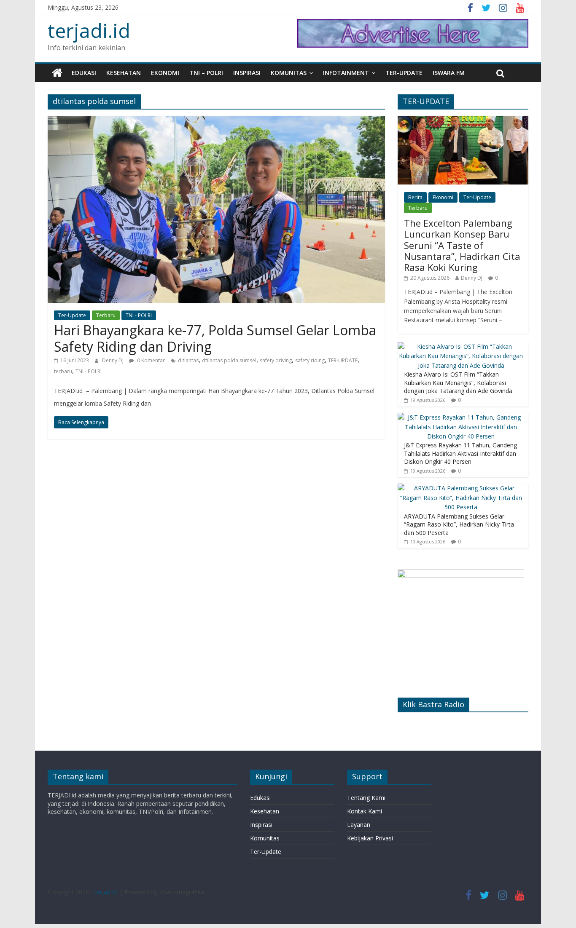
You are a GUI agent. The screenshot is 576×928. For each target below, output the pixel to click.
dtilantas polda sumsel (229, 360)
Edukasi (84, 73)
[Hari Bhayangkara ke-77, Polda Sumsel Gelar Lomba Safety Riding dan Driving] (216, 121)
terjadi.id (89, 30)
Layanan (358, 825)
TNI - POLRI (139, 315)
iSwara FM (449, 73)
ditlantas (188, 360)
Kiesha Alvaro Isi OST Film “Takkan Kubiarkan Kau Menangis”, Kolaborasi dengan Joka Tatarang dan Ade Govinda (458, 382)
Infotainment (346, 73)
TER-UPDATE (343, 360)
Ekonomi (165, 73)
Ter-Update (404, 73)
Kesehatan (123, 73)
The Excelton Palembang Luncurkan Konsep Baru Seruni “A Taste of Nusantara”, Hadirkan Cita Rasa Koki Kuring (462, 245)
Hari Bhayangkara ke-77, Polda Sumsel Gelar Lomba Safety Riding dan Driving (215, 338)
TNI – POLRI (206, 73)
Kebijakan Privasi (370, 838)
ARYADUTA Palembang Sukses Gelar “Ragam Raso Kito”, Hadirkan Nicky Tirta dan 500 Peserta (459, 524)
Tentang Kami (366, 798)
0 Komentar (150, 360)
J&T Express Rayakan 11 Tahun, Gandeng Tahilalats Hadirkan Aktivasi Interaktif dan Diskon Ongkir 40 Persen (460, 453)
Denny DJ (113, 360)
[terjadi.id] (57, 73)
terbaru (63, 371)
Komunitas (289, 73)
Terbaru (106, 315)
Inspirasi (247, 73)
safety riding (310, 360)
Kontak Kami (364, 811)
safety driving (276, 360)
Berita (415, 197)
